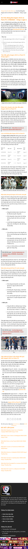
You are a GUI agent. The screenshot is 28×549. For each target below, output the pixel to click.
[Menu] (2, 2)
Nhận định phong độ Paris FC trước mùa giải (14, 48)
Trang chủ (3, 11)
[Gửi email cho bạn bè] (15, 419)
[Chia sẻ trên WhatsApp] (8, 419)
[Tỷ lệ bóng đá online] (14, 2)
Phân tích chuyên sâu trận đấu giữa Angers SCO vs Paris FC (14, 43)
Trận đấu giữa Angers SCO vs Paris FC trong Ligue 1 (14, 40)
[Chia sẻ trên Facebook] (10, 419)
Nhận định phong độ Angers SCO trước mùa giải (14, 46)
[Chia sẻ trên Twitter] (13, 419)
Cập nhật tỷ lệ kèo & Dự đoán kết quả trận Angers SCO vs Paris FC (13, 50)
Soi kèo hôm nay (11, 11)
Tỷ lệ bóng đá (4, 497)
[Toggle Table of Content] (24, 37)
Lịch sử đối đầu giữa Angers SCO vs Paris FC (14, 45)
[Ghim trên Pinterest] (18, 419)
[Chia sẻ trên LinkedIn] (20, 419)
